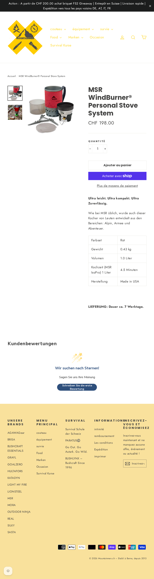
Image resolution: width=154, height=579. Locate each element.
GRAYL (12, 457)
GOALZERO (15, 464)
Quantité (96, 141)
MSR (10, 498)
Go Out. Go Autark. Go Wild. (76, 449)
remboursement (104, 436)
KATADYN (14, 478)
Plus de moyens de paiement (117, 185)
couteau (56, 29)
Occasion (97, 37)
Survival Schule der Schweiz (75, 431)
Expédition (101, 449)
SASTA (12, 532)
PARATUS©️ (72, 440)
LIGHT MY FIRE (17, 485)
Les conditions (103, 443)
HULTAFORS (15, 471)
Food (54, 37)
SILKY (11, 525)
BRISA (11, 439)
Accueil (12, 76)
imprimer (100, 456)
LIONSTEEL (15, 492)
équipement (81, 29)
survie (105, 29)
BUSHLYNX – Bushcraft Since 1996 (75, 462)
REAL (11, 519)
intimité (99, 429)
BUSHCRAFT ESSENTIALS (15, 448)
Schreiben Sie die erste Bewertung (77, 387)
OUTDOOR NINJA (19, 512)
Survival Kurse (60, 45)
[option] (50, 109)
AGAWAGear (16, 433)
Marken (74, 37)
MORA (12, 505)
